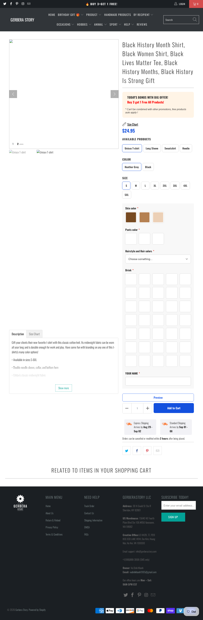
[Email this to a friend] (157, 450)
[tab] (18, 334)
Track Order (89, 506)
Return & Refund (53, 520)
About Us (50, 513)
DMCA (87, 527)
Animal (99, 24)
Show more (63, 388)
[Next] (115, 94)
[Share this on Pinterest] (147, 450)
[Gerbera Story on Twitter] (4, 4)
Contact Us (89, 513)
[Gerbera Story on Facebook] (10, 4)
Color (126, 159)
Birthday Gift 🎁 (69, 15)
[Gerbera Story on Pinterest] (16, 4)
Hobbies (82, 24)
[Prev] (13, 94)
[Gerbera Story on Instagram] (22, 4)
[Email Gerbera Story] (28, 4)
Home (51, 15)
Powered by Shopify (37, 610)
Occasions (64, 24)
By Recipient (142, 15)
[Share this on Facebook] (137, 450)
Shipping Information (93, 520)
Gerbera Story (21, 610)
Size (125, 178)
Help (127, 24)
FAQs (86, 534)
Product (92, 15)
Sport (114, 24)
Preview (158, 397)
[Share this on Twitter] (126, 450)
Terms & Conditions (54, 534)
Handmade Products (117, 15)
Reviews (142, 24)
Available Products (136, 139)
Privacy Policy (52, 527)
